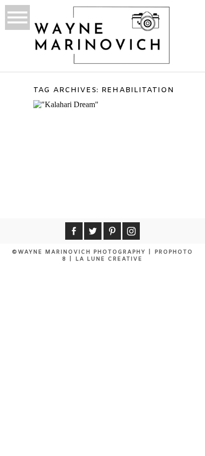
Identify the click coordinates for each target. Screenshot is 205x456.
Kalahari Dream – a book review (104, 124)
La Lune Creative (109, 259)
